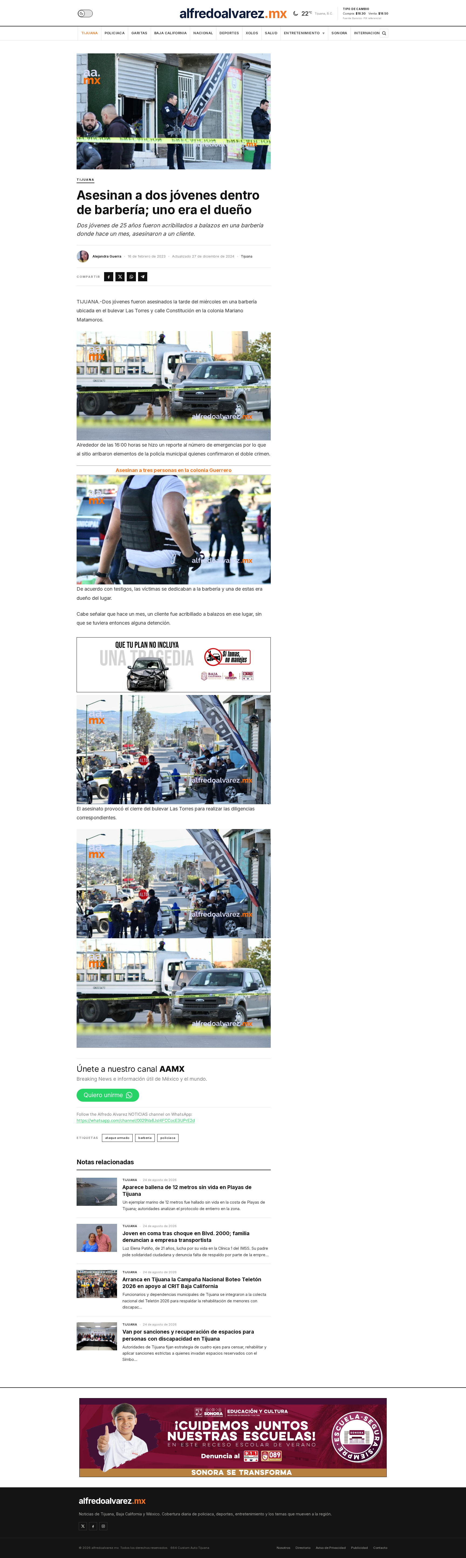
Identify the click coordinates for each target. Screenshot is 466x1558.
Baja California (170, 33)
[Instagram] (103, 1526)
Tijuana (89, 33)
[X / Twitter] (83, 1526)
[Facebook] (93, 1526)
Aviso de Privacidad (331, 1548)
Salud (271, 33)
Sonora (339, 33)
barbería (145, 1138)
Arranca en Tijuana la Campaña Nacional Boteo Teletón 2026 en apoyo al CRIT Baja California (191, 1282)
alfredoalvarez (233, 13)
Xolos (252, 33)
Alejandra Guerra (106, 256)
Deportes (229, 33)
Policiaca (115, 33)
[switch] (85, 13)
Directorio (303, 1548)
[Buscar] (384, 33)
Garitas (139, 33)
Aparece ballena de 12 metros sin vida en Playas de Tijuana (187, 1190)
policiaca (167, 1138)
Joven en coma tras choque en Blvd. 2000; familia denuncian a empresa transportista (185, 1236)
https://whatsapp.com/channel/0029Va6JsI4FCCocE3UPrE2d (136, 1120)
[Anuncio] (174, 664)
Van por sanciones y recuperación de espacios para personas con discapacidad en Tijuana (188, 1335)
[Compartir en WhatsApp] (131, 276)
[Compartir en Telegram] (142, 276)
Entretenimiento (304, 33)
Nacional (203, 33)
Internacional (369, 33)
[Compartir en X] (120, 276)
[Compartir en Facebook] (108, 276)
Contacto (380, 1548)
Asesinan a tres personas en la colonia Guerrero (174, 470)
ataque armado (117, 1138)
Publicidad (359, 1548)
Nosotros (283, 1548)
